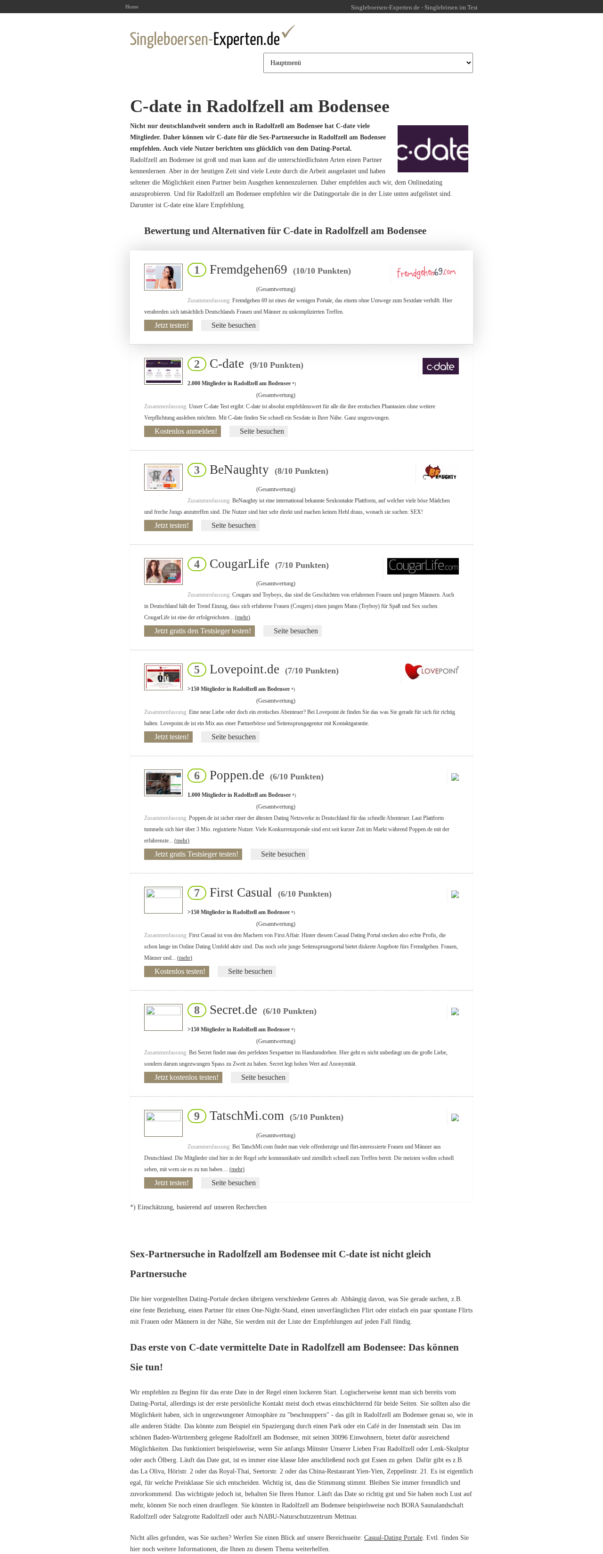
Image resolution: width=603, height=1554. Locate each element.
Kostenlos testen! (180, 971)
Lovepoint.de (263, 669)
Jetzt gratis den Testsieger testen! (203, 631)
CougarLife (258, 564)
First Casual (260, 892)
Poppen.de (256, 775)
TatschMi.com (265, 1116)
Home (132, 6)
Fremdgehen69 (269, 269)
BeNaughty (258, 469)
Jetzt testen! (172, 325)
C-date (245, 363)
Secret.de (252, 1010)
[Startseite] (212, 36)
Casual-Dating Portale (393, 1537)
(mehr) (242, 617)
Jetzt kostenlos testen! (187, 1077)
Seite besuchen (234, 325)
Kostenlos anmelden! (186, 431)
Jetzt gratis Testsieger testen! (196, 854)
